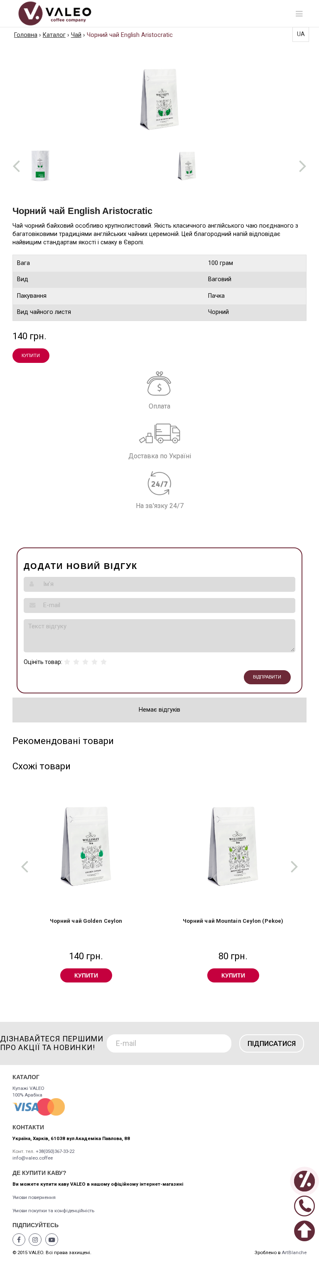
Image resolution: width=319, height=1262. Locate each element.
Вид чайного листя (44, 312)
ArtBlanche (294, 1252)
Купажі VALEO (28, 1088)
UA (301, 34)
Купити (31, 355)
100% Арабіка (27, 1095)
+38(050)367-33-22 (55, 1151)
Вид (22, 279)
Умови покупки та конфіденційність (53, 1210)
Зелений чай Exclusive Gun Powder (233, 921)
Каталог (54, 35)
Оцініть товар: (43, 662)
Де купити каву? (39, 1173)
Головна (25, 35)
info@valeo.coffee (32, 1158)
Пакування (32, 295)
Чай (76, 35)
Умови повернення (34, 1197)
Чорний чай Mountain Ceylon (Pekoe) (86, 921)
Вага (23, 263)
